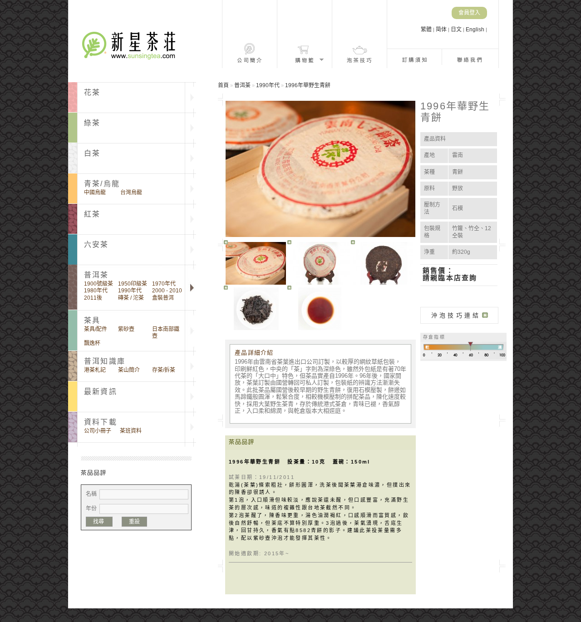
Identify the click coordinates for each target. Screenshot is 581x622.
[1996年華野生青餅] (255, 263)
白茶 (92, 153)
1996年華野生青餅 (307, 85)
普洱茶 (242, 85)
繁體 (427, 29)
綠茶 (92, 123)
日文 (457, 29)
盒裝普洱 (163, 298)
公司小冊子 (97, 431)
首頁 (223, 85)
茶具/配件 (95, 329)
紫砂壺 (126, 329)
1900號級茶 (98, 284)
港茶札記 (95, 370)
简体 (442, 29)
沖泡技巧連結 (456, 315)
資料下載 (100, 422)
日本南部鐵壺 (165, 332)
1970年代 (164, 284)
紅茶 (92, 214)
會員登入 (469, 13)
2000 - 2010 (167, 290)
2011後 (93, 298)
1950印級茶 (132, 284)
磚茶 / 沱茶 (131, 298)
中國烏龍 (95, 192)
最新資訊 (100, 391)
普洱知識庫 (104, 361)
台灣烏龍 (131, 192)
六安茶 (96, 244)
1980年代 (96, 290)
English (476, 29)
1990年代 (130, 290)
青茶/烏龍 (102, 184)
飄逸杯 (92, 343)
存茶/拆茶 (163, 370)
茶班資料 (131, 431)
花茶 (92, 92)
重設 (134, 521)
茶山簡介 (129, 370)
